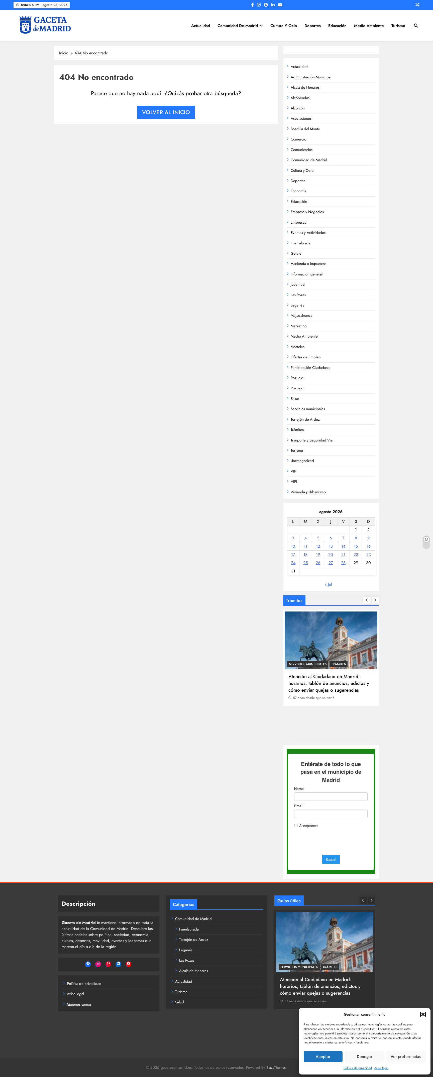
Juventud (298, 284)
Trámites (297, 429)
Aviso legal (381, 1068)
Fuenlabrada (300, 243)
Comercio (298, 139)
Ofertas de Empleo (305, 357)
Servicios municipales (308, 409)
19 (318, 554)
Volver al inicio (166, 112)
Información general (306, 274)
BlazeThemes (276, 1067)
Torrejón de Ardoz (305, 419)
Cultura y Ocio (283, 26)
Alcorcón (298, 108)
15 (356, 546)
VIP (293, 471)
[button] (422, 1014)
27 (331, 563)
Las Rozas (298, 295)
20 (330, 554)
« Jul (328, 584)
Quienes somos (79, 1004)
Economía (298, 191)
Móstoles (297, 347)
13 (331, 546)
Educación (337, 26)
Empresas (298, 222)
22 (356, 554)
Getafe (296, 253)
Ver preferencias (406, 1056)
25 (305, 563)
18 (305, 554)
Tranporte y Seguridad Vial (312, 440)
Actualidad (200, 26)
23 (368, 554)
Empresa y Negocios (307, 212)
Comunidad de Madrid (238, 26)
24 (293, 563)
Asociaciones (301, 118)
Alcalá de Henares (305, 87)
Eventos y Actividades (308, 232)
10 (293, 546)
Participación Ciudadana (310, 367)
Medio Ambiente (369, 26)
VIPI (294, 481)
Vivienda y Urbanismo (308, 492)
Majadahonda (301, 315)
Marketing (299, 326)
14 (343, 546)
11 (305, 546)
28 (343, 563)
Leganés (297, 305)
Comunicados (301, 149)
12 (318, 546)
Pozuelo (297, 378)
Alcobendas (300, 98)
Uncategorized (302, 461)
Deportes (312, 26)
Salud (295, 398)
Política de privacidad (358, 1068)
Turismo (398, 26)
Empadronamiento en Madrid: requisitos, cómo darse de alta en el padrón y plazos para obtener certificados (330, 718)
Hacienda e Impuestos (308, 263)
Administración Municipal (311, 77)
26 (318, 563)
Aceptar (323, 1056)
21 (343, 554)
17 (293, 554)
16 (369, 546)
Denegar (364, 1056)
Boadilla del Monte (305, 129)
